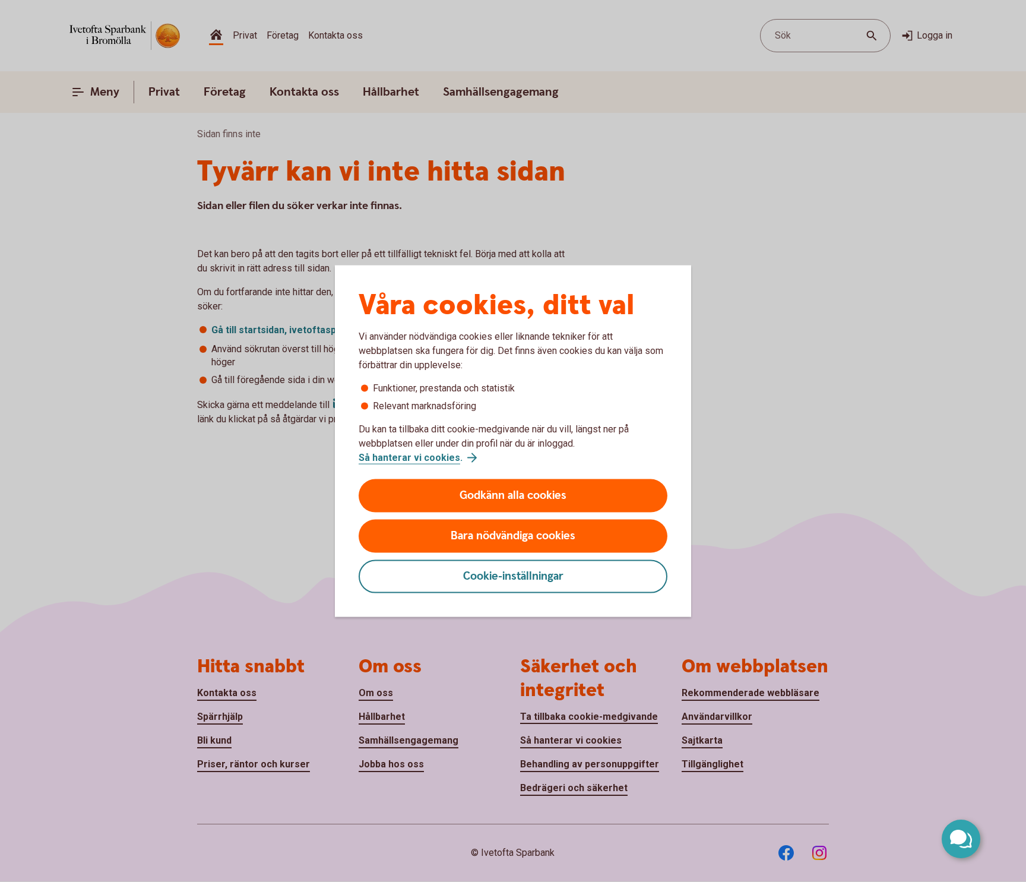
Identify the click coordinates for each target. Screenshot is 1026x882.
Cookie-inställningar (513, 576)
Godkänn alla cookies (513, 495)
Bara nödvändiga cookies (513, 536)
